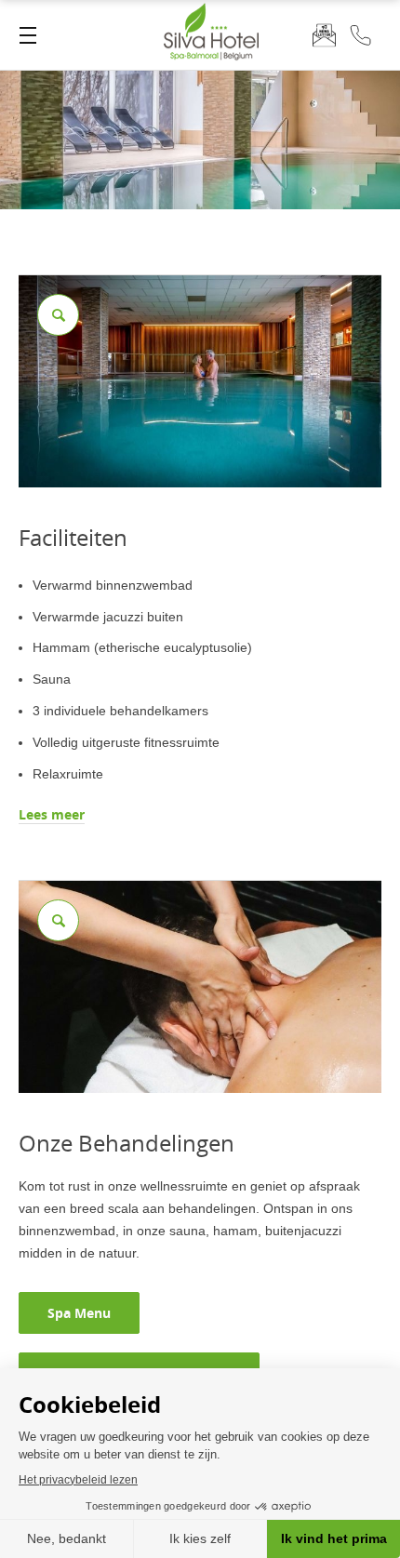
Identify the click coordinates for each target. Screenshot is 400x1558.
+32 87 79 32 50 (360, 35)
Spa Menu (79, 1313)
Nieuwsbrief (324, 35)
